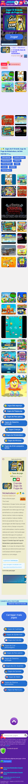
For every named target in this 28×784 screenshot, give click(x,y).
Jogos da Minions (14, 440)
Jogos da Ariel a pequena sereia (14, 447)
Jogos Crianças (14, 429)
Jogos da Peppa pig (14, 411)
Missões (12, 167)
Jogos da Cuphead (15, 629)
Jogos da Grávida (14, 640)
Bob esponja (6, 157)
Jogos (4, 64)
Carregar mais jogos (14, 616)
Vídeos (4, 68)
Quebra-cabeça (19, 157)
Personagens (6, 170)
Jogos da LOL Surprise (14, 666)
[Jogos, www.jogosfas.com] (10, 3)
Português (7, 761)
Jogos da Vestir (14, 677)
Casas (17, 164)
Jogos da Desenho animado (12, 423)
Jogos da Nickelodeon (14, 435)
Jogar (14, 36)
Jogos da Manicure (14, 690)
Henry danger (6, 164)
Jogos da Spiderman (14, 634)
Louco (4, 167)
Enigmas (17, 160)
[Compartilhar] (25, 56)
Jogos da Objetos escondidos (11, 683)
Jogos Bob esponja (14, 406)
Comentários (14, 64)
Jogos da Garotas (14, 671)
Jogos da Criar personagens (10, 646)
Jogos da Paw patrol (14, 417)
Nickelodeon (6, 160)
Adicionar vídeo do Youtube (17, 603)
